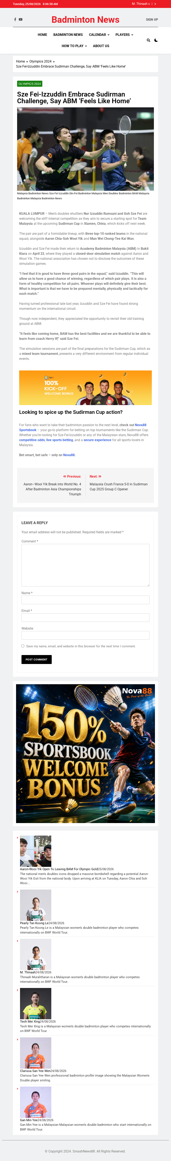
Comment (29, 541)
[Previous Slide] (149, 4)
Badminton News (85, 19)
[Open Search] (148, 40)
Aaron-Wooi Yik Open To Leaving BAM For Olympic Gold (59, 869)
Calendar (97, 35)
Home (42, 35)
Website (27, 628)
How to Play (72, 46)
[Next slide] (155, 4)
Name (27, 593)
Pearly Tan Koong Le (34, 923)
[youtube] (21, 19)
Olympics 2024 (30, 83)
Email (26, 611)
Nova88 (69, 455)
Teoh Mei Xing (30, 1021)
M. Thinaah (139, 4)
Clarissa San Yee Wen (35, 1071)
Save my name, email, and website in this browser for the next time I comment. (81, 646)
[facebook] (15, 19)
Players (123, 35)
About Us (101, 46)
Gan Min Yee (29, 1120)
